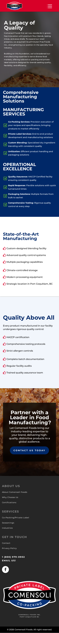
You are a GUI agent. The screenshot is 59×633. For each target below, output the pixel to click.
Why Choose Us (10, 497)
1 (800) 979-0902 (13, 557)
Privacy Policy (9, 548)
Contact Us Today (29, 450)
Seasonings (8, 523)
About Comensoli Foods (14, 492)
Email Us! (9, 560)
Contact (6, 543)
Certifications (9, 502)
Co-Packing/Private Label (15, 517)
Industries (7, 528)
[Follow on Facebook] (5, 569)
